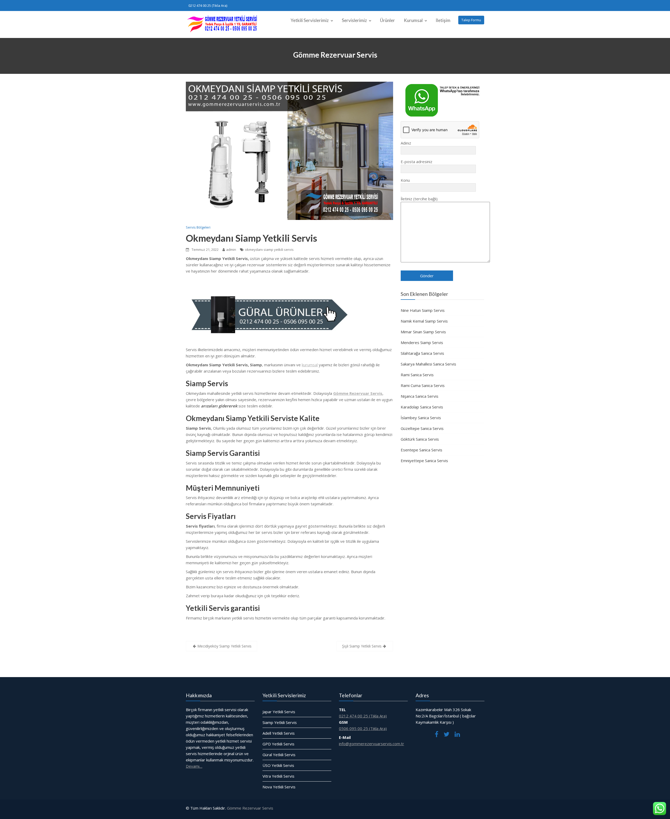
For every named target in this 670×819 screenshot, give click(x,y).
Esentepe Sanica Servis (421, 449)
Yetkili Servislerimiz (310, 20)
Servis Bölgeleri (198, 227)
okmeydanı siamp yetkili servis (269, 249)
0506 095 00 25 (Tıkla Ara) (363, 728)
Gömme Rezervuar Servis (250, 808)
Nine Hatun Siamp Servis (423, 310)
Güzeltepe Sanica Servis (422, 428)
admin (231, 249)
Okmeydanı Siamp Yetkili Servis (251, 238)
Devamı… (194, 765)
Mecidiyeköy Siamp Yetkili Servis (224, 646)
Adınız (406, 143)
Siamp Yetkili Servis (280, 722)
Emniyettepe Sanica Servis (424, 460)
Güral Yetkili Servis (279, 754)
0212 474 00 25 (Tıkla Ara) (207, 5)
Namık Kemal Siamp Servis (424, 321)
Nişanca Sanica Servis (419, 396)
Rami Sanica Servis (417, 374)
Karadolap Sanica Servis (422, 407)
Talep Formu (471, 20)
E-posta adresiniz (416, 161)
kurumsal (310, 364)
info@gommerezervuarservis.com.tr (371, 743)
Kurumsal (413, 20)
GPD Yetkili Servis (278, 743)
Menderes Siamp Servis (422, 342)
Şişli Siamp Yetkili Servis (362, 646)
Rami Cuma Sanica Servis (423, 385)
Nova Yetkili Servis (279, 786)
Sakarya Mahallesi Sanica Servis (428, 364)
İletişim (443, 20)
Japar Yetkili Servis (279, 711)
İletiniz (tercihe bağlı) (419, 198)
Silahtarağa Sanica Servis (422, 353)
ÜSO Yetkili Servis (278, 765)
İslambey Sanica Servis (421, 417)
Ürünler (387, 20)
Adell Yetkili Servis (279, 732)
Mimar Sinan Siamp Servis (423, 331)
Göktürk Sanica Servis (420, 439)
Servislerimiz (354, 20)
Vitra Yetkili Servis (278, 775)
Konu (405, 180)
